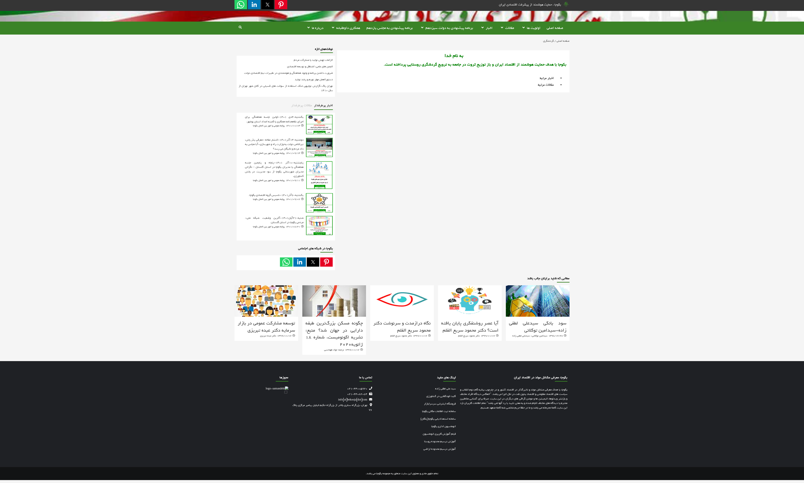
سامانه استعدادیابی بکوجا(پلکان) (438, 419)
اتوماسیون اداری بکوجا (443, 426)
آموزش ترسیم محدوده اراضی (439, 449)
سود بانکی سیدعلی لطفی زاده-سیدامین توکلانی (537, 326)
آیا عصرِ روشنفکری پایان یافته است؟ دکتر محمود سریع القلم (470, 326)
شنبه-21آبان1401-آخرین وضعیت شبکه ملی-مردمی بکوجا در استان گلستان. (274, 220)
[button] (281, 4)
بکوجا (379, 473)
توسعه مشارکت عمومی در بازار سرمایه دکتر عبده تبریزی (266, 326)
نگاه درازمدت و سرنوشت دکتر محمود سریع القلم (402, 326)
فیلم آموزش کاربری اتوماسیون (439, 434)
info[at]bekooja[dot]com (352, 399)
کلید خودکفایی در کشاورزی (441, 396)
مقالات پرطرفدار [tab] (301, 105)
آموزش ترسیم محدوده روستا (440, 441)
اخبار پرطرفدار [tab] (323, 105)
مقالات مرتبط (546, 84)
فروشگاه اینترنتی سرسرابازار (440, 404)
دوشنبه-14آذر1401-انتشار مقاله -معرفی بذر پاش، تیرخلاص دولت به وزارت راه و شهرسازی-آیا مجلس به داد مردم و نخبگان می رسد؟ (274, 144)
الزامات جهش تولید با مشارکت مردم (313, 60)
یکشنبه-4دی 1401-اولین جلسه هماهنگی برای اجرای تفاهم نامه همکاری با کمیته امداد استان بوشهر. (274, 119)
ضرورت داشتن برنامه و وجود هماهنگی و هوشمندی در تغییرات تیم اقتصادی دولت (288, 73)
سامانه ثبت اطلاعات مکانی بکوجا (439, 411)
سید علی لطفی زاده (445, 388)
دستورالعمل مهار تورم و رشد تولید (314, 79)
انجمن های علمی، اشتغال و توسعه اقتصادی (310, 66)
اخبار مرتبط (547, 78)
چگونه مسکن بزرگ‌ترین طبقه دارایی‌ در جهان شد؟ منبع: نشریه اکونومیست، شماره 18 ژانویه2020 (334, 333)
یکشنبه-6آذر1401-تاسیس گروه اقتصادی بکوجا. (276, 195)
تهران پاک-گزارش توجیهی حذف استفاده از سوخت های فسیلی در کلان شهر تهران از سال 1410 (286, 88)
